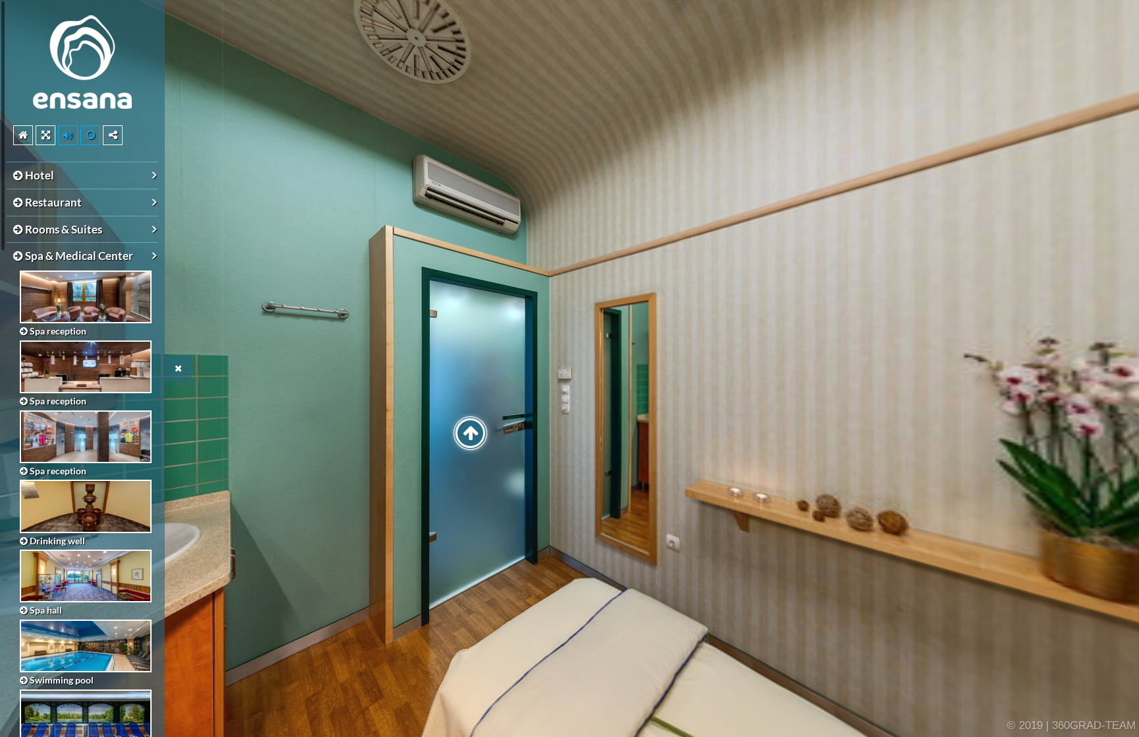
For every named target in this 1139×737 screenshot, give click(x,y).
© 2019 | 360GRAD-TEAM (1071, 725)
